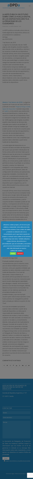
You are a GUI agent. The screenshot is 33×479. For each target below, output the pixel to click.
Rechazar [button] (20, 253)
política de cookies (16, 250)
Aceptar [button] (13, 253)
